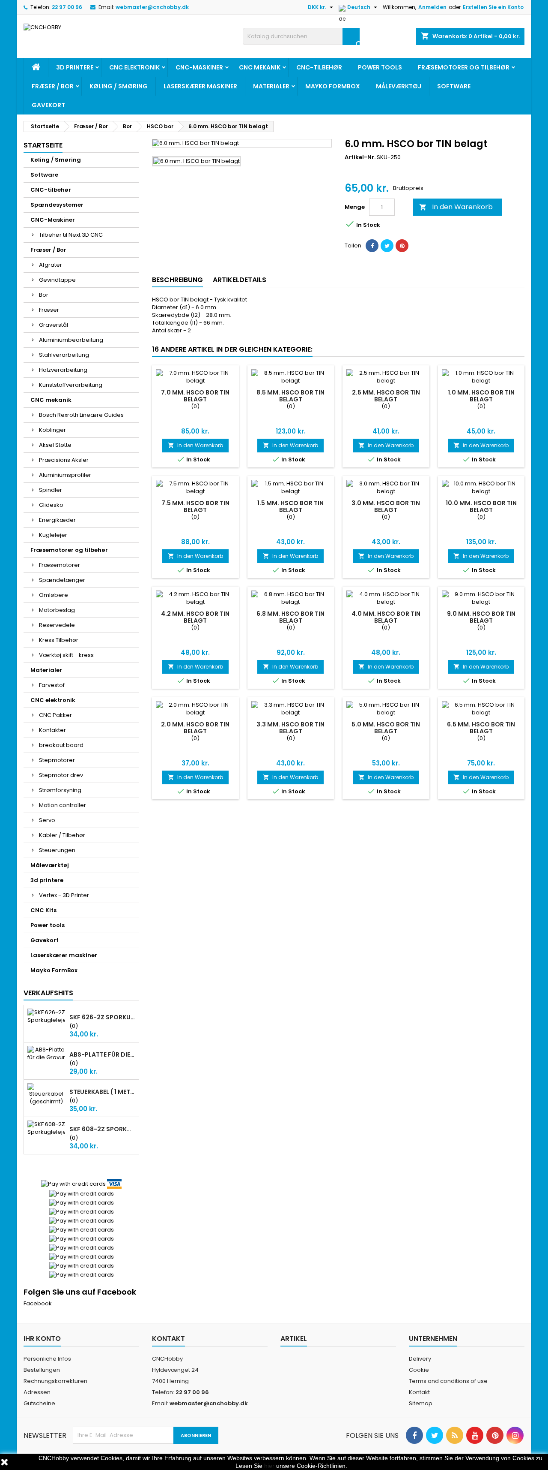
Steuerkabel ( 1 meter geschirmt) (102, 1091)
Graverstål (53, 325)
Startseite (43, 145)
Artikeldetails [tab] (239, 280)
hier (269, 1465)
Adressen (37, 1392)
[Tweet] (387, 245)
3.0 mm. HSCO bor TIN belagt (385, 506)
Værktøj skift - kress (66, 655)
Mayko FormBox (332, 86)
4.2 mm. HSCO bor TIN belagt (195, 617)
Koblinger (52, 430)
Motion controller (62, 805)
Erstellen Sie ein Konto (493, 7)
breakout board (61, 745)
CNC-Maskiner (199, 67)
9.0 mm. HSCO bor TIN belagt (481, 617)
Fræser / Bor (53, 86)
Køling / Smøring (118, 86)
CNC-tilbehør (319, 67)
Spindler (50, 490)
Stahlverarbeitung (64, 355)
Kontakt (168, 1338)
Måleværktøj (398, 86)
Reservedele (57, 625)
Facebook (38, 1303)
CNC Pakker (55, 715)
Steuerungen (57, 850)
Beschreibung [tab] (177, 280)
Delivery (420, 1359)
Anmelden (432, 7)
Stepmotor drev (61, 775)
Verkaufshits (48, 993)
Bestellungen (42, 1370)
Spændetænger (62, 580)
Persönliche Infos (47, 1359)
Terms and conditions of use (448, 1381)
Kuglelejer (53, 535)
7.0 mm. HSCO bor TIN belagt (195, 396)
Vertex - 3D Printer (64, 895)
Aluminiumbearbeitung (71, 340)
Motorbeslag (57, 610)
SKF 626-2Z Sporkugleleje (102, 1017)
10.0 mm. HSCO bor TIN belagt (481, 506)
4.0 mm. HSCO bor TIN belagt (385, 617)
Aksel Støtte (55, 445)
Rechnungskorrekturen (55, 1381)
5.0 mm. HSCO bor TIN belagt (385, 727)
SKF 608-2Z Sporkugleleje (102, 1129)
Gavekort (48, 105)
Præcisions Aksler (64, 460)
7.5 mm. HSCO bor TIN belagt (195, 506)
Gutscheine (39, 1403)
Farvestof (52, 685)
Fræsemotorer (59, 565)
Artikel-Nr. (360, 157)
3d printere (74, 67)
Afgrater (50, 265)
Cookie (419, 1370)
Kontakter (52, 730)
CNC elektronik (134, 67)
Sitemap (420, 1403)
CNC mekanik (259, 67)
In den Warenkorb (456, 207)
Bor (43, 295)
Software (454, 86)
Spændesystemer (56, 205)
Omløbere (53, 595)
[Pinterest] (402, 245)
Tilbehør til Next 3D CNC (71, 235)
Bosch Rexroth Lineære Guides (81, 415)
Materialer (271, 86)
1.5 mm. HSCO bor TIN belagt (290, 506)
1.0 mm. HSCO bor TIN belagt (481, 396)
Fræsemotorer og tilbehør (463, 67)
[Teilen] (372, 245)
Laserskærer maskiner (200, 86)
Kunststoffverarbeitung (70, 385)
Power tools (380, 67)
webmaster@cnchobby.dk (152, 7)
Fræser (49, 310)
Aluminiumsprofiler (65, 475)
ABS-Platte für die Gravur (102, 1054)
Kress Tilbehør (58, 640)
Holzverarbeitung (63, 370)
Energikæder (57, 520)
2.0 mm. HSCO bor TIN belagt (195, 727)
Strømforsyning (60, 790)
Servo (47, 820)
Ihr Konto (42, 1338)
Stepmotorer (57, 760)
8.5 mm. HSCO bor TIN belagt (290, 396)
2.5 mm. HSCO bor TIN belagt (386, 396)
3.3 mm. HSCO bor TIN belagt (290, 727)
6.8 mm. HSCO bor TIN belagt (290, 617)
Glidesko (51, 505)
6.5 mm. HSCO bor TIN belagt (481, 727)
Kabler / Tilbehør (62, 835)
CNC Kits (43, 910)
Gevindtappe (57, 280)
